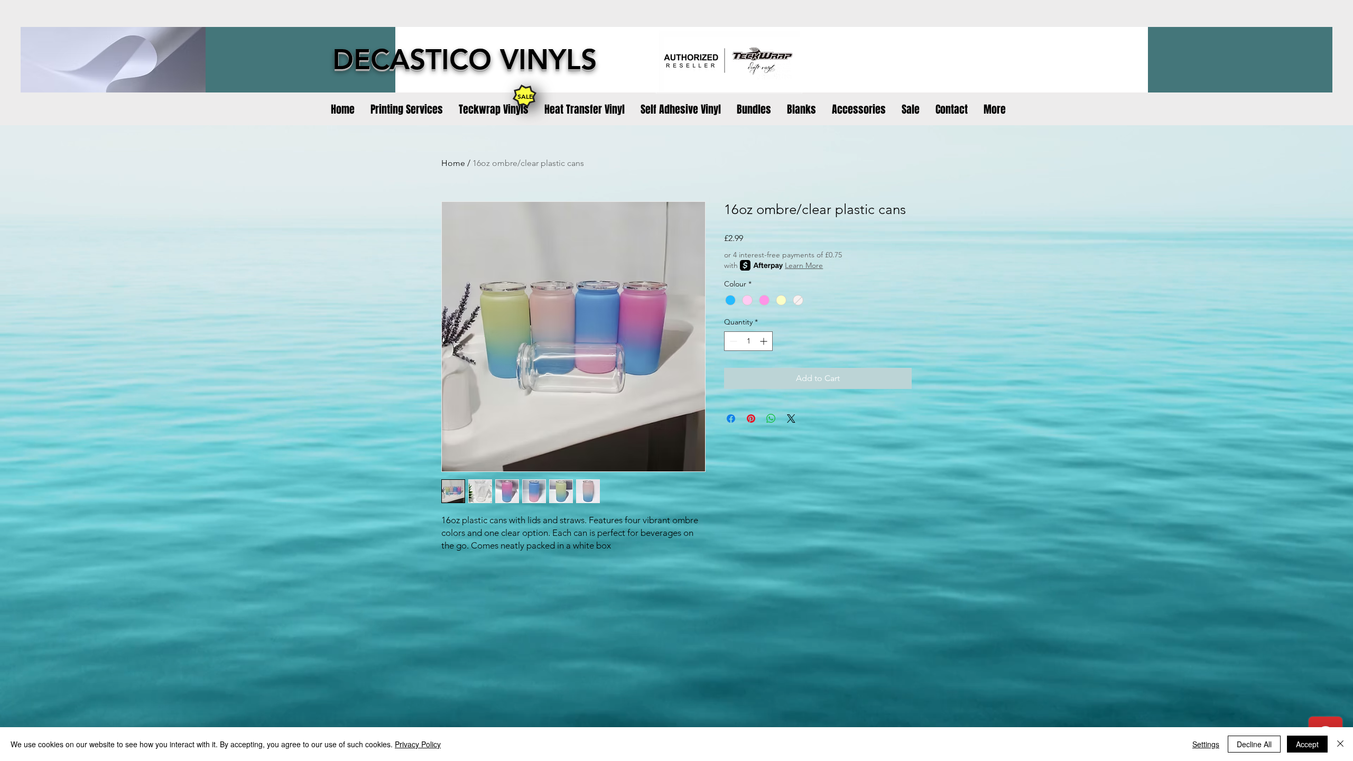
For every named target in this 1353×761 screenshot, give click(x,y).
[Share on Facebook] (731, 418)
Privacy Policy (418, 744)
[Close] (1340, 744)
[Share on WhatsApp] (771, 418)
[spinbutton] (748, 341)
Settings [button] (1205, 744)
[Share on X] (791, 418)
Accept (1307, 744)
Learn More (804, 265)
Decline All (1254, 744)
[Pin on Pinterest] (751, 418)
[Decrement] (732, 341)
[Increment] (764, 341)
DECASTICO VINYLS (464, 59)
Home (453, 163)
